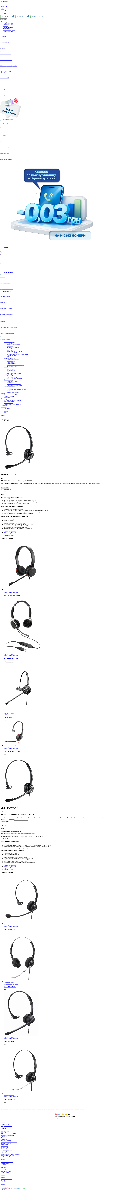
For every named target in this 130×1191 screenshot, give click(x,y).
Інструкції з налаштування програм (10, 1169)
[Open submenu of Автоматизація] (12, 380)
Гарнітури (8, 489)
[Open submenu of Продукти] (6, 22)
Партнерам (3, 1181)
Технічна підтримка (6, 1171)
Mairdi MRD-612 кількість (7, 486)
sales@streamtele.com (6, 1126)
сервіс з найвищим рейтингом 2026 (65, 1116)
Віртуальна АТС (5, 1131)
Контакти (3, 1184)
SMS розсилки (4, 1144)
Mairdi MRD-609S (9, 1041)
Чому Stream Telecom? (6, 1179)
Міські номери (4, 1138)
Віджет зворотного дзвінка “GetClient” (10, 1154)
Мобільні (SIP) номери (6, 1140)
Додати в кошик (4, 487)
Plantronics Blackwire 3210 (12, 751)
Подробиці (15, 592)
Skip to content (4, 1)
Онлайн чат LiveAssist (6, 1156)
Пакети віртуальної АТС (7, 1162)
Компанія (3, 1177)
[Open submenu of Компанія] (6, 407)
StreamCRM (4, 1148)
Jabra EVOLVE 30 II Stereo (12, 595)
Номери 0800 (4, 1164)
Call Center (3, 1132)
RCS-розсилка (4, 1147)
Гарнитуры (9, 822)
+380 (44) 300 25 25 (5, 1124)
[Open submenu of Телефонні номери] (14, 358)
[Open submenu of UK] (3, 9)
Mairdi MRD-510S (9, 929)
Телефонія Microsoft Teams (7, 1135)
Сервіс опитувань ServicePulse (8, 1155)
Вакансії (3, 1180)
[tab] (47, 23)
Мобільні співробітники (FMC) (9, 1133)
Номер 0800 (4, 1139)
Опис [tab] (5, 491)
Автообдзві (3, 1151)
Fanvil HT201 (8, 717)
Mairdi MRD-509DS (10, 987)
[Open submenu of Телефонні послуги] (14, 342)
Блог (2, 1183)
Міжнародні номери (6, 1143)
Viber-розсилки (4, 1146)
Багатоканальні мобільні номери (9, 1142)
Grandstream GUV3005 (11, 658)
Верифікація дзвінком (6, 1150)
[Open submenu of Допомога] (6, 399)
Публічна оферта (5, 1172)
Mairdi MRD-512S (9, 1099)
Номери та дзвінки (5, 1163)
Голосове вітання (5, 1136)
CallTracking (4, 1152)
